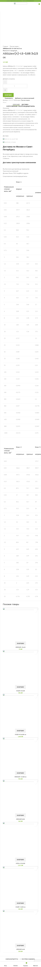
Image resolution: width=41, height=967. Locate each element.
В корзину (8, 95)
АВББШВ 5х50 (20, 819)
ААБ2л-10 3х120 (20, 863)
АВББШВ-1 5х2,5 (20, 647)
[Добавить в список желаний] (35, 610)
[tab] (16, 104)
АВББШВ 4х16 (20, 949)
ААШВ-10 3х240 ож (20, 734)
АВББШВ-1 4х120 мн (20, 777)
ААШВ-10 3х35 (20, 691)
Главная (5, 46)
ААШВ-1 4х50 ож (20, 907)
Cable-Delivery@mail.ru (16, 1)
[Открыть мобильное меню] (2, 5)
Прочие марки (14, 46)
